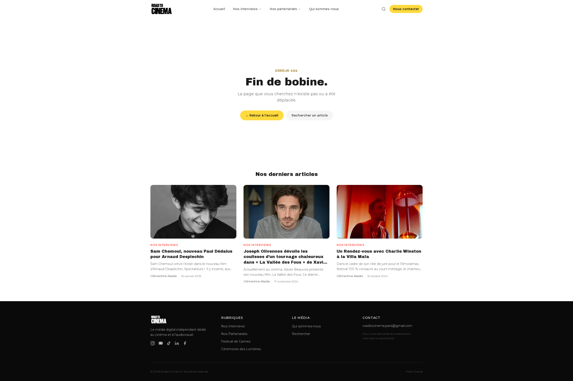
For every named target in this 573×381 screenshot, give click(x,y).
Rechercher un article (310, 115)
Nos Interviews (233, 326)
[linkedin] (177, 343)
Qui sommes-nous (324, 9)
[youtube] (160, 343)
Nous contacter (406, 9)
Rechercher (301, 334)
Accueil (219, 9)
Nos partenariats (283, 9)
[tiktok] (169, 343)
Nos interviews (245, 9)
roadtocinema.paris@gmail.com (387, 326)
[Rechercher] (384, 9)
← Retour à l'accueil (262, 115)
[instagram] (152, 343)
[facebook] (185, 343)
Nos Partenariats (234, 334)
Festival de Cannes (235, 341)
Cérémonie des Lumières (241, 349)
